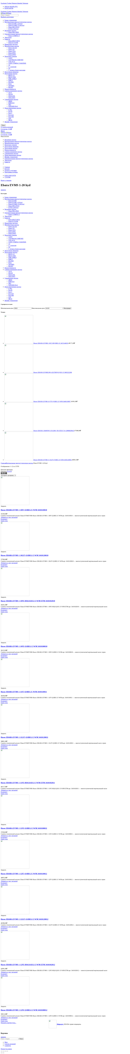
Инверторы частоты (11, 44)
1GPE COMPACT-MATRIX (17, 63)
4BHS (10, 101)
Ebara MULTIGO (13, 27)
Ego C (10, 113)
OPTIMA (11, 85)
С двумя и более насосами (16, 70)
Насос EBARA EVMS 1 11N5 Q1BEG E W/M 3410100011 (24, 828)
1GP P (10, 58)
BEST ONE (12, 77)
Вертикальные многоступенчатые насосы (18, 22)
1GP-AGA (11, 61)
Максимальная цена (38, 308)
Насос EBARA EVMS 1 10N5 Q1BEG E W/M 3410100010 (24, 646)
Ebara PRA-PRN (13, 32)
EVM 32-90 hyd (13, 29)
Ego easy (11, 115)
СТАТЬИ (7, 177)
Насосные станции (11, 56)
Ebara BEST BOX (14, 41)
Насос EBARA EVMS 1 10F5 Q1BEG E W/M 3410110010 (24, 510)
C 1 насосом (12, 67)
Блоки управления (11, 20)
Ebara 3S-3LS (12, 48)
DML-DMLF (12, 79)
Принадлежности (10, 89)
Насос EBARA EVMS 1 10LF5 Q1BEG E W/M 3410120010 (24, 555)
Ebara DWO (12, 54)
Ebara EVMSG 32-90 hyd (16, 25)
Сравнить (8, 1045)
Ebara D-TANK (13, 42)
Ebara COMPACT (14, 36)
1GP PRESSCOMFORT (15, 60)
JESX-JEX (11, 96)
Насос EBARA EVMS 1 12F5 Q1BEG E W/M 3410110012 (24, 874)
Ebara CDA (12, 51)
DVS (10, 84)
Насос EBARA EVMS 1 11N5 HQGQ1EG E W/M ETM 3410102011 (28, 783)
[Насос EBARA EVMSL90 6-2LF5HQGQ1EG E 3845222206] (19, 372)
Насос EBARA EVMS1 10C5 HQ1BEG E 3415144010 (50, 343)
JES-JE (10, 94)
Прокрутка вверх (6, 1049)
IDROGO (11, 103)
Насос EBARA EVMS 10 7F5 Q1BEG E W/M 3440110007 (52, 401)
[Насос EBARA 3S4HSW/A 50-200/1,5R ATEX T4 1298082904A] (19, 430)
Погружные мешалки (11, 72)
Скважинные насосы (11, 99)
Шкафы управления (11, 122)
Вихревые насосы (10, 30)
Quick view (4, 521)
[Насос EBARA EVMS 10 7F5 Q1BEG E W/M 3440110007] (19, 401)
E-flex (10, 110)
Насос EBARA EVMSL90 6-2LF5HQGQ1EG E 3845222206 (52, 372)
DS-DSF (11, 82)
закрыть (3, 190)
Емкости (7, 39)
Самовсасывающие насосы (13, 91)
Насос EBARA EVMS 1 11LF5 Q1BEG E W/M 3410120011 (24, 737)
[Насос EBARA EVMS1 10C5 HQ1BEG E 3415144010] (19, 343)
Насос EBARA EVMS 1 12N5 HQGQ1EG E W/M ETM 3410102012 (28, 965)
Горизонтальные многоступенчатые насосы (19, 34)
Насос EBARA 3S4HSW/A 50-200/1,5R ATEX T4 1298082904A (53, 430)
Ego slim (11, 116)
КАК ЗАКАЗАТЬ (10, 175)
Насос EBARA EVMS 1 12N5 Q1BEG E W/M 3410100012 (24, 1010)
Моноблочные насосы (12, 46)
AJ (9, 65)
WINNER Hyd (13, 106)
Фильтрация (67, 308)
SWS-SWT (11, 98)
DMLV (10, 80)
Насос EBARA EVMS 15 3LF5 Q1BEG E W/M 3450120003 (52, 460)
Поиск (3, 125)
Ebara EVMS (12, 201)
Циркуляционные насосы (13, 108)
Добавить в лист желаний (9, 517)
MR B (10, 120)
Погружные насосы (11, 73)
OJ (9, 68)
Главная (3, 463)
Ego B (10, 111)
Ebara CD (11, 49)
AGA (10, 92)
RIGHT (10, 87)
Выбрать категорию (7, 17)
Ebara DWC (12, 53)
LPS (9, 118)
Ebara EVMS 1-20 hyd (15, 23)
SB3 (9, 104)
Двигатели (8, 37)
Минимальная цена (7, 308)
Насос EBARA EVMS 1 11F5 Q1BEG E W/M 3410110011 (24, 692)
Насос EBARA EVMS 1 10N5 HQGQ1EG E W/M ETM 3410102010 (28, 601)
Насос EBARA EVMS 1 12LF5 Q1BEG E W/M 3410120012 (24, 919)
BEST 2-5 (11, 75)
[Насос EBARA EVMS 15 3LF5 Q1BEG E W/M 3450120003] (19, 460)
